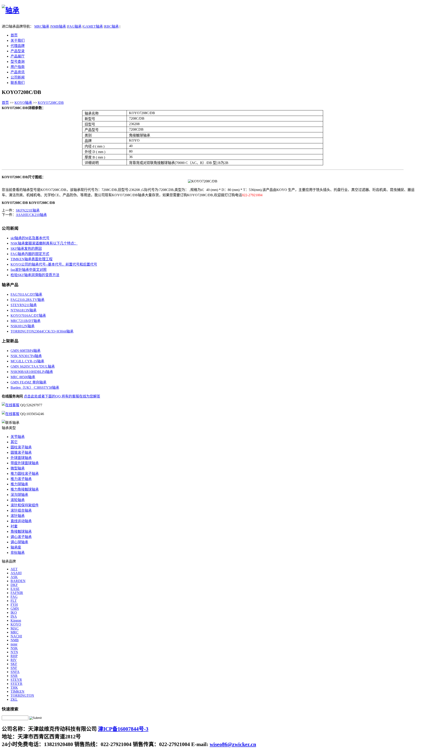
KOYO (16, 624)
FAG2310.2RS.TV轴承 (27, 300)
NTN (14, 652)
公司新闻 (18, 77)
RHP (14, 656)
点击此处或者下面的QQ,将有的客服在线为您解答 (62, 396)
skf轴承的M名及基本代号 (30, 238)
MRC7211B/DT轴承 (25, 321)
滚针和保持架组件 (25, 505)
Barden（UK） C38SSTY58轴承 (35, 387)
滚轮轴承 (18, 500)
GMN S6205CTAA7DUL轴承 (33, 366)
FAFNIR (17, 593)
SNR (14, 676)
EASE (15, 589)
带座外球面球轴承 (25, 463)
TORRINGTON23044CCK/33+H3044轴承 (42, 331)
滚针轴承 (18, 516)
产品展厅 (18, 56)
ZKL (14, 699)
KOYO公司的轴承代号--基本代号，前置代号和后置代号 (54, 264)
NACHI (16, 636)
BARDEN (18, 581)
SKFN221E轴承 (28, 210)
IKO (14, 612)
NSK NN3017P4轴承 (26, 356)
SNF (14, 668)
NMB (15, 640)
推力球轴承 (19, 484)
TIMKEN (17, 691)
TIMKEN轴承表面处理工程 (32, 259)
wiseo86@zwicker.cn (233, 744)
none (14, 644)
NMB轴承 (58, 26)
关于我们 (18, 40)
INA (14, 616)
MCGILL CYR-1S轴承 (27, 361)
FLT (14, 601)
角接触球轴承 (21, 531)
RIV (14, 660)
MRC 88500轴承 (23, 377)
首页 (14, 35)
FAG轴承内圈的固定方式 (30, 254)
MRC (14, 632)
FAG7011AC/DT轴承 (26, 294)
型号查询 (18, 61)
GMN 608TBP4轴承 (25, 351)
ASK (14, 577)
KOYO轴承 (23, 102)
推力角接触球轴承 (25, 489)
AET (14, 569)
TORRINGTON (22, 695)
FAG (14, 597)
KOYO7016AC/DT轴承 (28, 315)
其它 (14, 442)
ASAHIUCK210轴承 (31, 215)
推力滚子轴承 (21, 479)
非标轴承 (18, 552)
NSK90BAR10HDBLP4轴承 (32, 372)
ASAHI (16, 573)
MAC (15, 628)
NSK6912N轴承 (23, 326)
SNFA (15, 672)
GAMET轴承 (93, 26)
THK (14, 687)
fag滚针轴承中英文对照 (29, 270)
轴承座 (16, 547)
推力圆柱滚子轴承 (25, 473)
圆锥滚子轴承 (21, 452)
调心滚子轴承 (21, 537)
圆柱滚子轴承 (21, 447)
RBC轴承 (111, 26)
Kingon (16, 620)
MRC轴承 (41, 26)
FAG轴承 (74, 26)
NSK (14, 648)
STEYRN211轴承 (24, 305)
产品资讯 (18, 72)
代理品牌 (18, 46)
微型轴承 (18, 468)
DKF (14, 585)
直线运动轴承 (21, 521)
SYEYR (16, 683)
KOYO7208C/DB (51, 102)
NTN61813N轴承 (23, 310)
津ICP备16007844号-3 (123, 729)
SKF (14, 664)
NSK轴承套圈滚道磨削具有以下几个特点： (44, 243)
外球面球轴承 (21, 458)
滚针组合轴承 (21, 510)
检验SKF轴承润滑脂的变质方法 (35, 275)
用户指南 (18, 67)
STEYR (16, 680)
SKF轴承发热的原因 (26, 248)
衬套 (14, 526)
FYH (14, 604)
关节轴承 (18, 437)
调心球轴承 (19, 542)
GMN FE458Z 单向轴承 (28, 382)
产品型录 (18, 51)
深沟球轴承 (19, 495)
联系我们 (18, 83)
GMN (15, 608)
